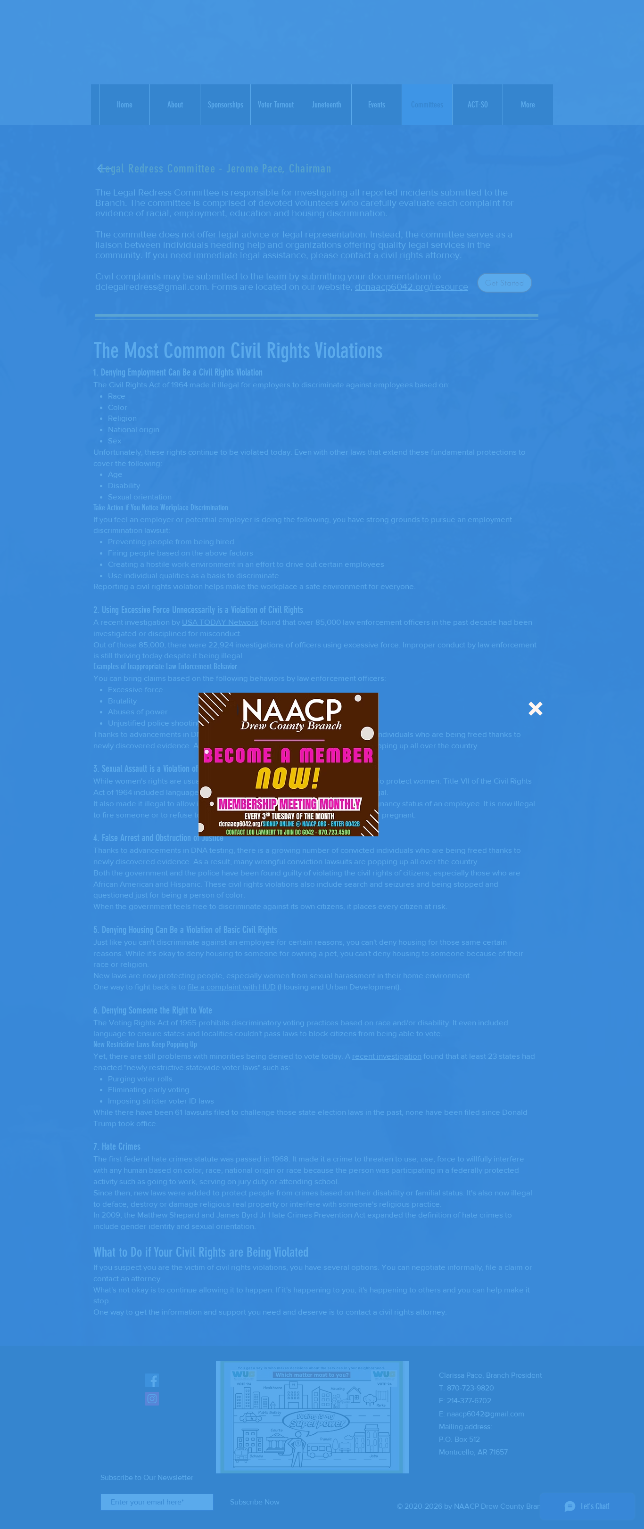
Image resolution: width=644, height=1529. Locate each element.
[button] (535, 709)
